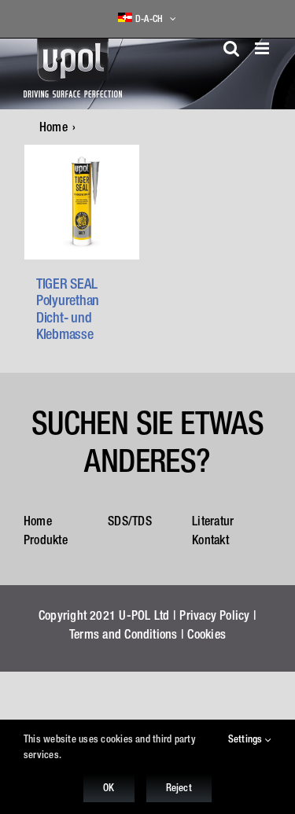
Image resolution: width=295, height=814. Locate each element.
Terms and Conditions (123, 634)
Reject (179, 788)
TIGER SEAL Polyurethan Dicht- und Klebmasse (67, 309)
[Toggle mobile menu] (263, 48)
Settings (246, 739)
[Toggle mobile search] (231, 48)
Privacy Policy (214, 615)
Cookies (206, 634)
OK (108, 788)
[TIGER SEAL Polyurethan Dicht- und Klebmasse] (81, 202)
